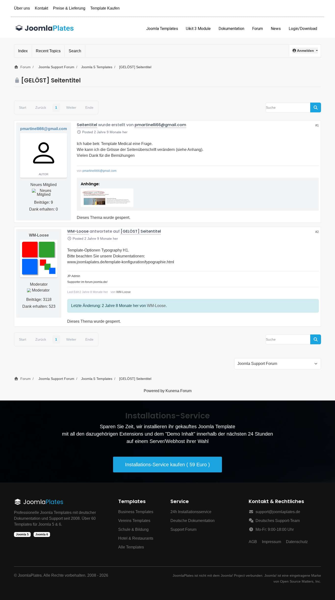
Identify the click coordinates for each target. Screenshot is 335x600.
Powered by (154, 391)
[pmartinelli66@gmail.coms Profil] (43, 153)
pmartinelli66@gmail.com (43, 129)
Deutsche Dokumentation (192, 521)
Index (23, 51)
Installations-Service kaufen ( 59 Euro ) (167, 464)
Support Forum (183, 529)
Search (75, 51)
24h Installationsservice (190, 512)
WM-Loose (39, 235)
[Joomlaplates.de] (44, 28)
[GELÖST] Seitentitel (141, 231)
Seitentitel (87, 125)
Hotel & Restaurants (135, 538)
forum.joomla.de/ (96, 282)
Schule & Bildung (133, 529)
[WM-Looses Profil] (38, 258)
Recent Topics (48, 51)
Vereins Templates (134, 521)
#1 (317, 125)
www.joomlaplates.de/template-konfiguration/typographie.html (120, 262)
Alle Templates (131, 547)
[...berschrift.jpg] (107, 197)
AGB (253, 542)
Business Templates (135, 512)
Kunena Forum (179, 391)
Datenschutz (297, 542)
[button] (305, 50)
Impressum (271, 542)
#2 (317, 232)
